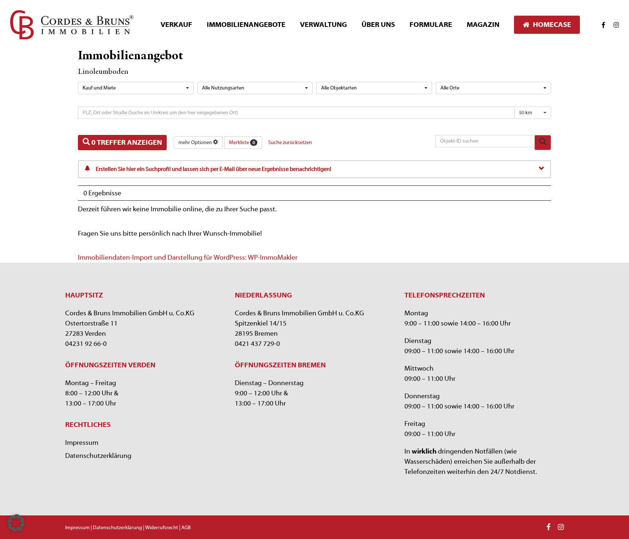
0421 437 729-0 (257, 344)
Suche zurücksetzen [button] (290, 142)
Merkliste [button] (242, 142)
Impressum (81, 443)
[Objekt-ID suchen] (542, 143)
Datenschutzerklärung (98, 456)
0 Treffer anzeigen (126, 142)
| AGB (184, 528)
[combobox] (136, 88)
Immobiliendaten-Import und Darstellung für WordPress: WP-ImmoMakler (187, 257)
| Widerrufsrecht (160, 528)
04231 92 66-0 (86, 344)
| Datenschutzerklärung (116, 528)
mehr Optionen (195, 142)
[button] (16, 523)
